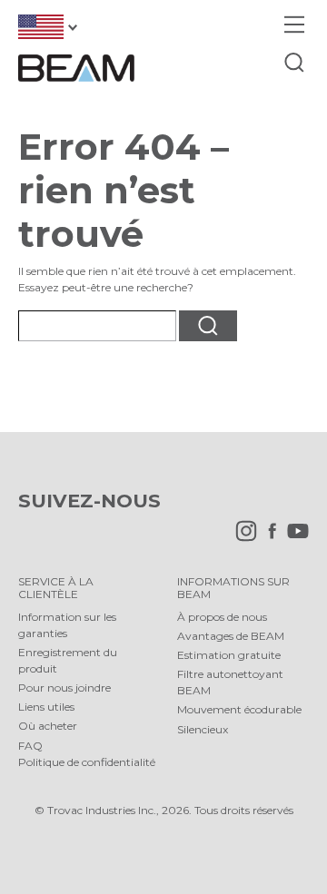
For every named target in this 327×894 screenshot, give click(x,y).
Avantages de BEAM (230, 636)
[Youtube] (293, 538)
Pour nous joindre (64, 687)
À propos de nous (222, 617)
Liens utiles (46, 706)
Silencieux (202, 729)
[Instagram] (241, 538)
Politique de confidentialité (86, 762)
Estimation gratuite (229, 655)
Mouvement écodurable (239, 709)
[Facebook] (267, 538)
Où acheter (47, 725)
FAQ (30, 745)
